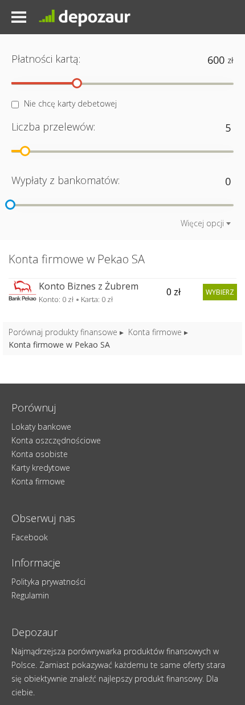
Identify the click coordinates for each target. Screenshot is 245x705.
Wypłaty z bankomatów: (65, 180)
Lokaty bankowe (41, 426)
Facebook (29, 537)
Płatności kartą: (45, 59)
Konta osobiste (39, 454)
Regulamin (30, 595)
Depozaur (94, 17)
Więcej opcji (202, 223)
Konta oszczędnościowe (56, 440)
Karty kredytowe (40, 467)
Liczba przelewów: (53, 126)
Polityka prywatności (48, 581)
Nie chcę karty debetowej (70, 103)
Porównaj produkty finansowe (63, 332)
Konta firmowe (155, 332)
